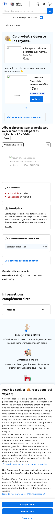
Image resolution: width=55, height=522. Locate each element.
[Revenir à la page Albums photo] (3, 25)
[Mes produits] (38, 4)
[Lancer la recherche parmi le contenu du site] (50, 10)
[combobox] (27, 11)
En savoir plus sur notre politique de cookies (25, 464)
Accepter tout (27, 504)
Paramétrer (27, 518)
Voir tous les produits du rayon (23, 117)
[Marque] (43, 309)
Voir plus (8, 226)
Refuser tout (27, 511)
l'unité (6, 138)
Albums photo (13, 25)
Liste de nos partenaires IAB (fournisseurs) (23, 494)
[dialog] (27, 453)
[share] (48, 145)
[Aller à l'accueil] (4, 4)
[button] (27, 4)
